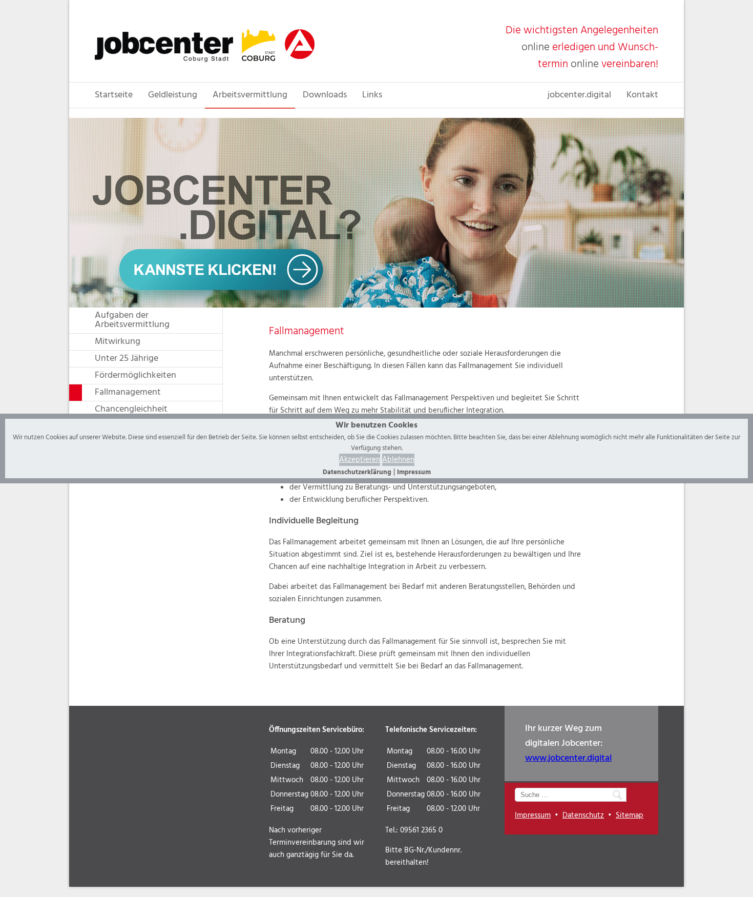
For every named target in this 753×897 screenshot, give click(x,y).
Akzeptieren (359, 460)
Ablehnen (398, 460)
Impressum (414, 472)
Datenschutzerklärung (357, 472)
